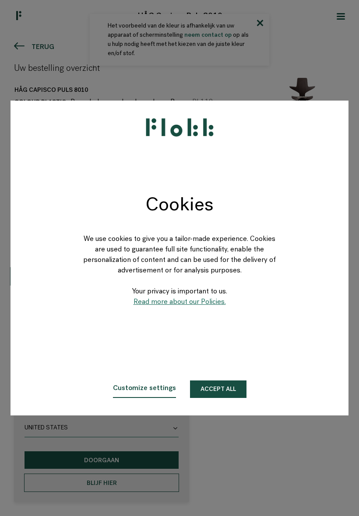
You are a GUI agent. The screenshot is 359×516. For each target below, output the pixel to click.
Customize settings (144, 388)
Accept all (218, 389)
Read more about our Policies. (180, 302)
